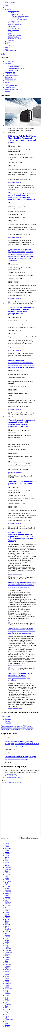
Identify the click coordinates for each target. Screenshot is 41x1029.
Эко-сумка (11, 12)
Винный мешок (13, 23)
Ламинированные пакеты (16, 65)
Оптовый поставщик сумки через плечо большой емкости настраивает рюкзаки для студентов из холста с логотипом (22, 196)
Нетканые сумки (17, 14)
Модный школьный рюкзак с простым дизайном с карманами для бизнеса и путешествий (21, 631)
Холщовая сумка (13, 11)
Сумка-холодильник (15, 24)
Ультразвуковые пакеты (19, 19)
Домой (7, 5)
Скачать (7, 47)
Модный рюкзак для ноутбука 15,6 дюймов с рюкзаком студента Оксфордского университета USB (21, 310)
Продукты (8, 9)
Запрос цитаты (5, 716)
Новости (7, 42)
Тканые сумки (17, 18)
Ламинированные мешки (20, 16)
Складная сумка (13, 30)
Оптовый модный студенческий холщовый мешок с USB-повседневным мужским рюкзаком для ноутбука (21, 423)
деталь (20, 182)
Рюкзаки (11, 40)
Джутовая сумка (13, 21)
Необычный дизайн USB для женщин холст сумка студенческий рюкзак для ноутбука (20, 677)
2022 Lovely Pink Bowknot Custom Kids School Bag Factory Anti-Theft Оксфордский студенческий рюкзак (22, 139)
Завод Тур (11, 45)
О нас (6, 43)
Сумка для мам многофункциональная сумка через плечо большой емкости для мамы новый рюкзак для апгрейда (20, 536)
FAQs (6, 49)
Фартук (10, 33)
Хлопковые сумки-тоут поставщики (21, 729)
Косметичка (12, 26)
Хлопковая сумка (6, 728)
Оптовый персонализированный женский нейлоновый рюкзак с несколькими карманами (22, 585)
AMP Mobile (27, 726)
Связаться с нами (10, 50)
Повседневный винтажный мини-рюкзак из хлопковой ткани (22, 482)
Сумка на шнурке (14, 28)
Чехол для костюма (14, 35)
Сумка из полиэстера (15, 38)
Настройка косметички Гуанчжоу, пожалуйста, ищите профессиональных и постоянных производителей (22, 744)
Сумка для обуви (13, 37)
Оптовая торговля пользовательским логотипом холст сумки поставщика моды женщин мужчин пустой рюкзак (21, 364)
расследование (13, 182)
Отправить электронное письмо (11, 782)
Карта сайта (18, 726)
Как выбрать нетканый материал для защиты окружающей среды (20, 758)
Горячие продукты (7, 726)
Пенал (10, 31)
